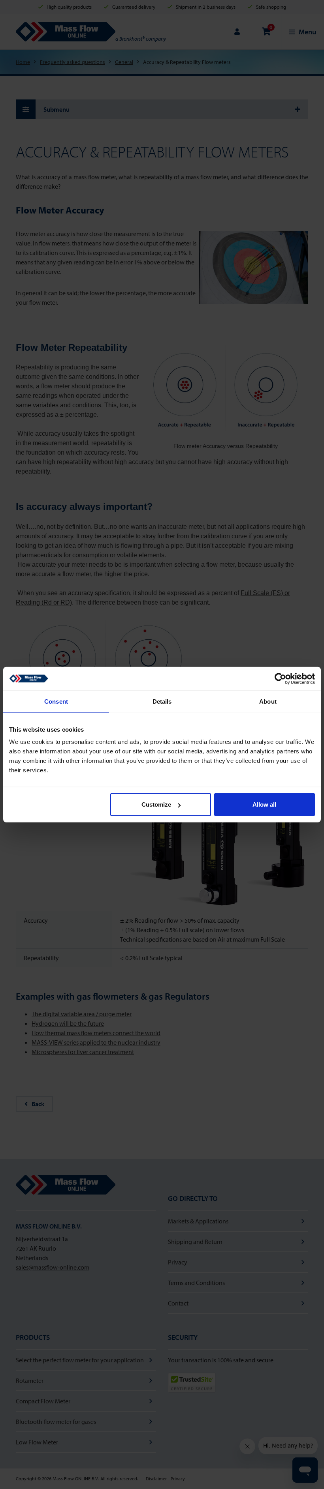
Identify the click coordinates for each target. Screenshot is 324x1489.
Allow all (264, 804)
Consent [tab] (56, 701)
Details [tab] (162, 701)
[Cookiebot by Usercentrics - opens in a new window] (280, 678)
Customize (156, 804)
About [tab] (268, 701)
